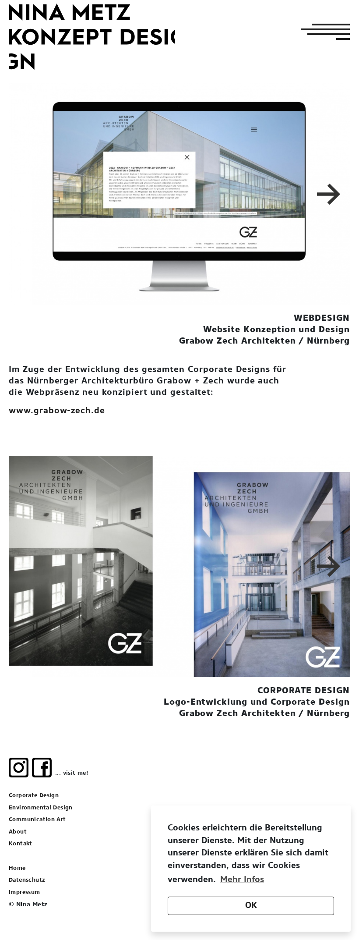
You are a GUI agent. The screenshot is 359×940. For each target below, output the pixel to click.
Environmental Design (41, 808)
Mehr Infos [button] (242, 880)
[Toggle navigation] (322, 31)
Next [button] (330, 194)
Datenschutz (27, 880)
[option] (179, 194)
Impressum (24, 892)
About (18, 832)
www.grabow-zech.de (57, 411)
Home (17, 868)
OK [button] (251, 905)
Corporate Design (34, 795)
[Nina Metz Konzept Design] (92, 37)
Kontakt (20, 844)
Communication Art (37, 820)
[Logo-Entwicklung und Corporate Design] (179, 566)
